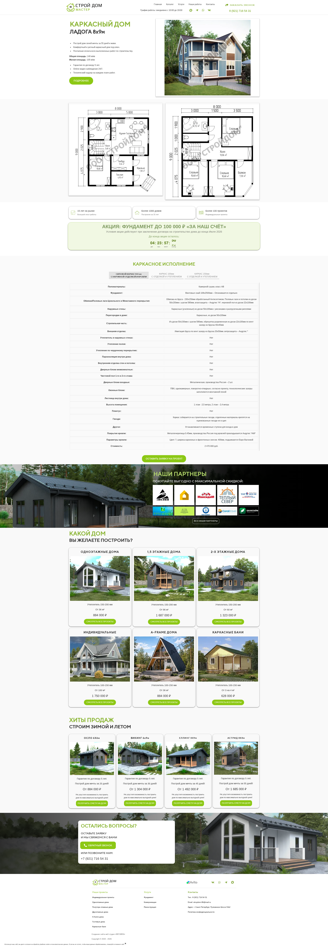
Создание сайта (98, 934)
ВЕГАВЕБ (120, 934)
